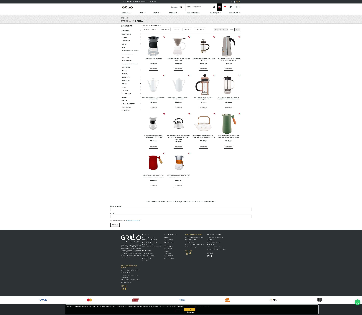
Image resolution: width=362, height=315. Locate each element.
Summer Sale (126, 107)
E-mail (112, 213)
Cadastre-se (197, 7)
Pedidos (166, 251)
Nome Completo (115, 206)
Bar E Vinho (173, 12)
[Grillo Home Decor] (127, 7)
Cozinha (156, 12)
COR (175, 29)
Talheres (125, 90)
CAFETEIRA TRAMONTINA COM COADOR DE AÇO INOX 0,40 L (153, 136)
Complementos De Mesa (130, 64)
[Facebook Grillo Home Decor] (211, 256)
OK (190, 309)
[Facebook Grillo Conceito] (240, 1)
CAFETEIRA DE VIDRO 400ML (153, 58)
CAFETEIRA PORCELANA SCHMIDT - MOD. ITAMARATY (178, 98)
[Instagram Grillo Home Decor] (208, 256)
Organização (214, 12)
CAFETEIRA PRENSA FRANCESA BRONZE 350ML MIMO (203, 98)
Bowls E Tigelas (127, 54)
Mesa (141, 12)
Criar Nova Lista (169, 242)
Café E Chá (125, 57)
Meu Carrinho (168, 256)
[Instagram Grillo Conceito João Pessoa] (122, 289)
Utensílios (125, 110)
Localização (146, 258)
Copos (124, 70)
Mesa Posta (126, 77)
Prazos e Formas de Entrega (151, 244)
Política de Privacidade (149, 242)
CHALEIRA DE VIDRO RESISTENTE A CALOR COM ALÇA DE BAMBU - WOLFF (203, 136)
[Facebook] (234, 1)
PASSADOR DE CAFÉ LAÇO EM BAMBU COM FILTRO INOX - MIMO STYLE (178, 176)
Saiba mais (190, 312)
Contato (145, 260)
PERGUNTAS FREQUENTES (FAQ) (151, 247)
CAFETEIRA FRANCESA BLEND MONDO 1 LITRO (203, 59)
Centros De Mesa (127, 60)
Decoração (126, 12)
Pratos (124, 84)
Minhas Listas (168, 240)
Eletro (124, 44)
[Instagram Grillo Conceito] (237, 1)
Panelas (124, 97)
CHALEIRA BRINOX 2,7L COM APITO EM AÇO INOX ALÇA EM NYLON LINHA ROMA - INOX (178, 137)
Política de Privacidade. (133, 220)
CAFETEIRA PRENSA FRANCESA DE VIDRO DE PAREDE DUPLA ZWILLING (228, 98)
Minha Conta (168, 249)
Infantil (125, 74)
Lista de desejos (169, 258)
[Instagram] (231, 1)
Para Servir (126, 80)
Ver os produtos (130, 50)
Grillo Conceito (147, 253)
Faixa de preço (148, 29)
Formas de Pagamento (149, 240)
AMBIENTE (164, 29)
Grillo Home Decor (148, 256)
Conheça (167, 237)
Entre (188, 7)
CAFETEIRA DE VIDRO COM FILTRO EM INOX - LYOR (178, 59)
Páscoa (124, 100)
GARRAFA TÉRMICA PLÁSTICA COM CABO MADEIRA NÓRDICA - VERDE (228, 136)
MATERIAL (199, 29)
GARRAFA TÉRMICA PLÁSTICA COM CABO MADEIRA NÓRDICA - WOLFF (153, 176)
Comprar (153, 69)
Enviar (115, 225)
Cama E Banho (234, 12)
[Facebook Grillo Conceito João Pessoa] (125, 289)
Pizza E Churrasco (193, 12)
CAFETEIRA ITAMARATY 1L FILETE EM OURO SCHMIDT (153, 98)
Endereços (167, 253)
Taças (124, 87)
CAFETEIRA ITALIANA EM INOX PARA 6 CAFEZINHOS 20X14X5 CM (228, 59)
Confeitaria (126, 67)
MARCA (186, 29)
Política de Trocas (148, 237)
